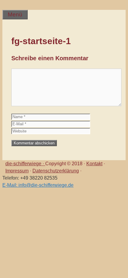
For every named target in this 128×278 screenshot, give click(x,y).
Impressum (17, 170)
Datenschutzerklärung (55, 170)
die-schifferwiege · (25, 163)
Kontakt (94, 163)
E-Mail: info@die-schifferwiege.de (38, 185)
